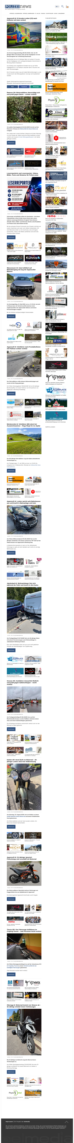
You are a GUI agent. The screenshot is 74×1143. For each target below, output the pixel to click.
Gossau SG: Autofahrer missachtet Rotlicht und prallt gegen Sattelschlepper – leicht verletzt (22, 682)
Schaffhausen (49, 13)
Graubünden (61, 13)
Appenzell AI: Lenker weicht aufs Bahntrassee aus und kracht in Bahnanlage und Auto (24, 502)
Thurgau (43, 13)
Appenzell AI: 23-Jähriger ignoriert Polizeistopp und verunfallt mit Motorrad (21, 858)
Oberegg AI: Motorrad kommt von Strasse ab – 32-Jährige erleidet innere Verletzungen (24, 1006)
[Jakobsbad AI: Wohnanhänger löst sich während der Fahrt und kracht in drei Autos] (24, 610)
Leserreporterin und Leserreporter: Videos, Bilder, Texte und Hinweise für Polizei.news (22, 174)
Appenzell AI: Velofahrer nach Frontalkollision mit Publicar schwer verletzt (23, 347)
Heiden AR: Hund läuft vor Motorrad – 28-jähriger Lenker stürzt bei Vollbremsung (22, 760)
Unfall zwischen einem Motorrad (16, 816)
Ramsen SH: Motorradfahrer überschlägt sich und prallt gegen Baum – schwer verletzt (23, 93)
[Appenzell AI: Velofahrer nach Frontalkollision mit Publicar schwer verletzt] (24, 364)
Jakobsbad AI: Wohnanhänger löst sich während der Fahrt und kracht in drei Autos (22, 584)
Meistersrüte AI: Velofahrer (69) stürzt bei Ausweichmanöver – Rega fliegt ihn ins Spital (23, 425)
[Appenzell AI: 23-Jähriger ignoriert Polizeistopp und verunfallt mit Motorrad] (24, 873)
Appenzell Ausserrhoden (16, 13)
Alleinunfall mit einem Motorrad (29, 129)
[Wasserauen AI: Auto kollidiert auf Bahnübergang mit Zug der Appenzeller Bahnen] (24, 286)
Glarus (56, 13)
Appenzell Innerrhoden (28, 13)
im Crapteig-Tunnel (12, 966)
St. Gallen (37, 13)
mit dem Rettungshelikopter (25, 137)
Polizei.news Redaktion (18, 50)
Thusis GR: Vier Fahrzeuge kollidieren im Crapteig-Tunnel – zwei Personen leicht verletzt (24, 930)
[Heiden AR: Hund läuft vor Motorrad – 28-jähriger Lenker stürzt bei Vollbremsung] (24, 787)
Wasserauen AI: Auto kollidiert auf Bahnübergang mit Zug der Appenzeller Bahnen (21, 269)
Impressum (9, 1121)
